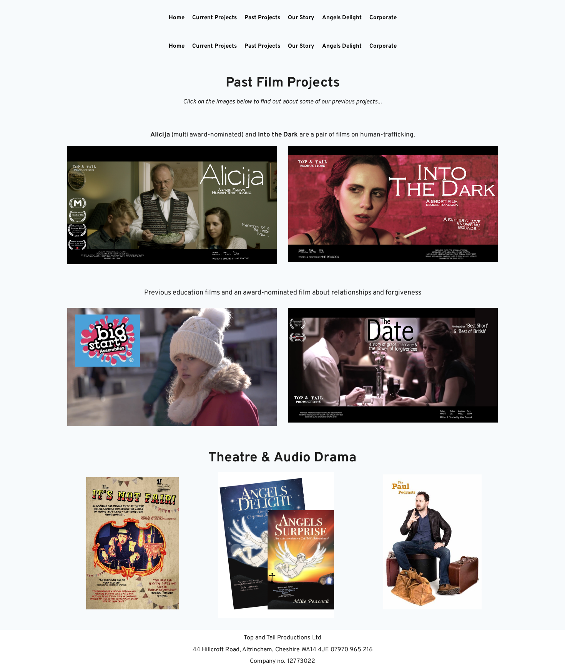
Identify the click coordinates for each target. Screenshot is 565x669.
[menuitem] (176, 18)
